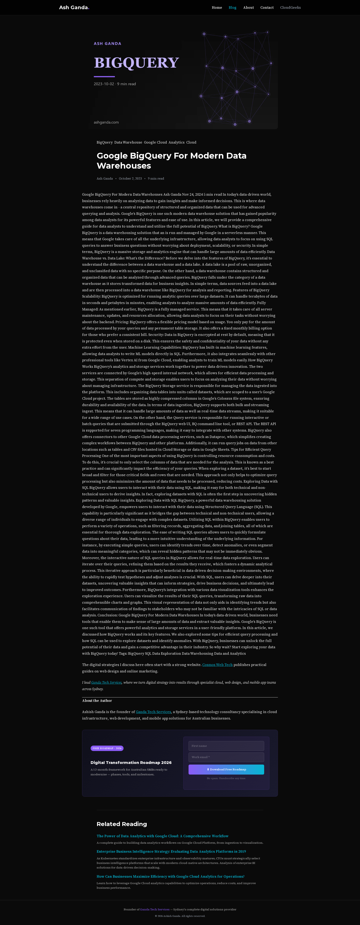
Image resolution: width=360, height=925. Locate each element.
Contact (267, 7)
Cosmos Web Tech (217, 664)
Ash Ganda (74, 7)
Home (217, 7)
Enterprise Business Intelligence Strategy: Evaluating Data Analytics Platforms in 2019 (171, 851)
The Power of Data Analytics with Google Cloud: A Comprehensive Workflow (163, 836)
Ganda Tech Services (106, 682)
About (248, 7)
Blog (232, 7)
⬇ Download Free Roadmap (226, 769)
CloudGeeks (290, 7)
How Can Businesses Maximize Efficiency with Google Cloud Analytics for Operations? (171, 876)
